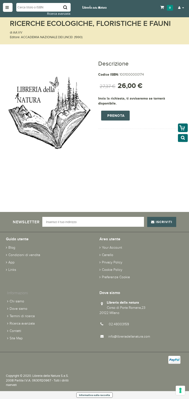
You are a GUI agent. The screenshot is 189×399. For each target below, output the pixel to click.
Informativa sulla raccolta (94, 395)
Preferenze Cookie (116, 277)
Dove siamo (18, 309)
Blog (11, 247)
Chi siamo (17, 301)
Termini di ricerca (22, 316)
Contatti (15, 331)
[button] (181, 7)
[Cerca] (67, 7)
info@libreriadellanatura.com (129, 336)
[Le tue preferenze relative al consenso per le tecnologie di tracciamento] (180, 390)
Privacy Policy (112, 262)
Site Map (16, 338)
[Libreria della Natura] (94, 7)
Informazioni (17, 293)
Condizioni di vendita (24, 255)
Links (12, 270)
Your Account (112, 247)
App (11, 262)
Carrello (107, 255)
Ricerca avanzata (58, 14)
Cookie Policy (112, 270)
